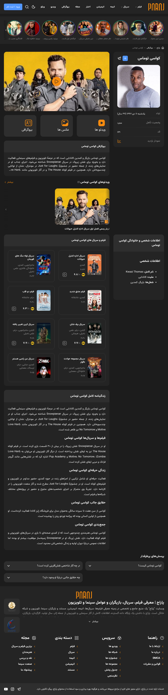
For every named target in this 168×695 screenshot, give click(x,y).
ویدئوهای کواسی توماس (93, 182)
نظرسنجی (112, 676)
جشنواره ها (111, 658)
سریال (126, 7)
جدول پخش (111, 670)
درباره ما (155, 652)
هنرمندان (27, 652)
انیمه (112, 7)
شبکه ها (112, 652)
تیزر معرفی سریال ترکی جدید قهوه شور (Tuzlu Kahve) (85, 38)
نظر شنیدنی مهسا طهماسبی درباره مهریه (121, 38)
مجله (77, 7)
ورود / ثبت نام (13, 7)
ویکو (43, 7)
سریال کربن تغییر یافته (23, 324)
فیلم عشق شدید (77, 291)
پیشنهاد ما (26, 670)
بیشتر (10, 182)
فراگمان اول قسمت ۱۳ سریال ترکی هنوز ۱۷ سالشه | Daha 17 (138, 38)
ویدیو (53, 7)
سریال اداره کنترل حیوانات (77, 257)
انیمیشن (100, 7)
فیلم (140, 7)
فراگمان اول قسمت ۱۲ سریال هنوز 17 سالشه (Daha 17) (67, 38)
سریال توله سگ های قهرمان (24, 257)
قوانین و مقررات (151, 664)
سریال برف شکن (77, 324)
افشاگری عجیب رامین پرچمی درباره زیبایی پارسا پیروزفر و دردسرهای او (14, 38)
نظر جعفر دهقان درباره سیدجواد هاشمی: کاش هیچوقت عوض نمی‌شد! (103, 38)
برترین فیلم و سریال (21, 646)
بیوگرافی (65, 7)
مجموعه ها (111, 664)
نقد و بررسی (25, 658)
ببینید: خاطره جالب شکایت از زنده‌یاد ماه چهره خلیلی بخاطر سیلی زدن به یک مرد (32, 38)
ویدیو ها (113, 646)
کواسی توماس (137, 48)
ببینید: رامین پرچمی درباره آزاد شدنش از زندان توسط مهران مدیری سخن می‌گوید (50, 38)
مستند (71, 670)
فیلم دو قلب (28, 291)
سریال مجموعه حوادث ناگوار (74, 360)
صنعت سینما (25, 664)
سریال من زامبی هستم (23, 359)
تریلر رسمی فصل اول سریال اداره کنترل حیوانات (87, 229)
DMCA (156, 658)
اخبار (88, 7)
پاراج (158, 48)
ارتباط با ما (154, 646)
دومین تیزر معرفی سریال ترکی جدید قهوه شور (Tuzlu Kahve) (156, 38)
